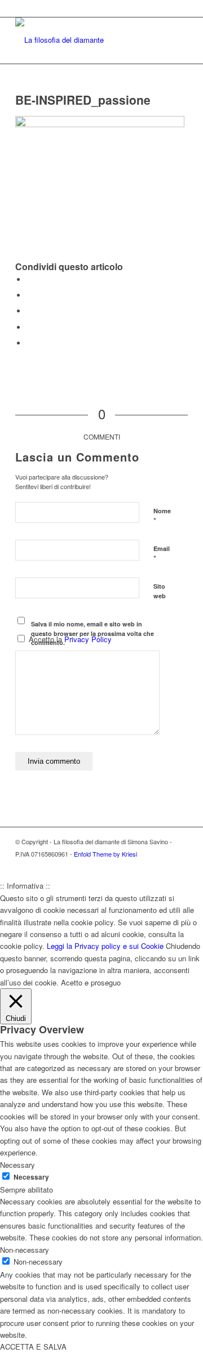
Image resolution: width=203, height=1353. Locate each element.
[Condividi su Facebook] (29, 279)
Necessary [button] (17, 1164)
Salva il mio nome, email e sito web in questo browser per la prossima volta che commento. (92, 633)
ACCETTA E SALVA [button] (33, 1346)
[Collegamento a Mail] (179, 865)
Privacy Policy (88, 639)
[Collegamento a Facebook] (162, 865)
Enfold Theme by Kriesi (105, 853)
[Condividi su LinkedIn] (29, 327)
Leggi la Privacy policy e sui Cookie (105, 945)
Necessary (31, 1177)
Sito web (159, 591)
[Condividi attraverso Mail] (29, 343)
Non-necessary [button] (24, 1249)
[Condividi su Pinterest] (29, 311)
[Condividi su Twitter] (29, 295)
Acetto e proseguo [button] (91, 982)
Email (161, 553)
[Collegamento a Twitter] (145, 865)
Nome (162, 516)
